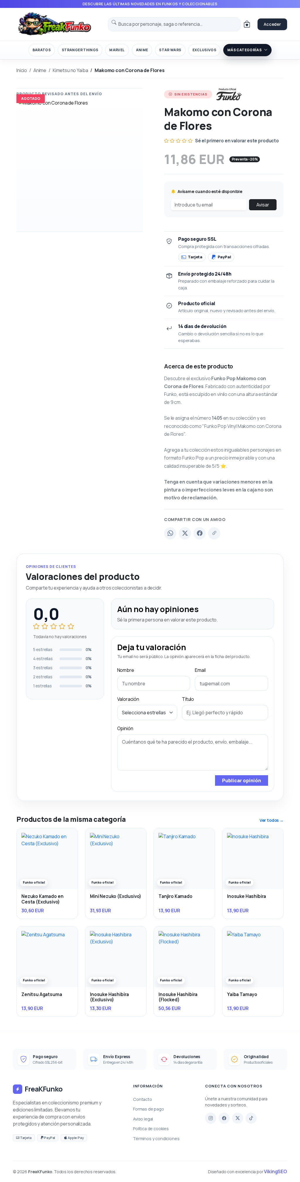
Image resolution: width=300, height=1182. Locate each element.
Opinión (125, 728)
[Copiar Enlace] (214, 533)
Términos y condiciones (156, 1138)
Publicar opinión (241, 780)
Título (188, 699)
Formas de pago (148, 1109)
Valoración (128, 699)
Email (200, 670)
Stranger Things (80, 49)
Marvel (117, 49)
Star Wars (170, 49)
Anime (142, 49)
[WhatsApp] (170, 533)
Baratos (42, 49)
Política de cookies (151, 1128)
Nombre (125, 670)
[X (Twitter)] (185, 533)
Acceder (272, 24)
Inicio (21, 70)
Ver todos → (272, 820)
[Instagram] (210, 1118)
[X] (237, 1118)
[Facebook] (199, 533)
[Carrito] (247, 24)
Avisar (262, 204)
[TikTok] (251, 1118)
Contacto (142, 1099)
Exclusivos (204, 49)
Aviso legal (143, 1119)
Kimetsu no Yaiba (70, 70)
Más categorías (244, 49)
